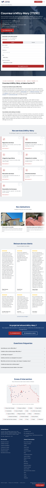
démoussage (23, 91)
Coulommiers (9, 410)
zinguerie (4, 94)
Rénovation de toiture (5, 449)
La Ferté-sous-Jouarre (36, 410)
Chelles (30, 408)
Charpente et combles (5, 447)
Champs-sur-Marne (22, 408)
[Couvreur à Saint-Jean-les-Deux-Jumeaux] (25, 392)
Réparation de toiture (5, 441)
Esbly (27, 410)
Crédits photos (22, 482)
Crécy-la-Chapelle (18, 410)
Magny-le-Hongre (21, 413)
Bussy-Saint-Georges (10, 408)
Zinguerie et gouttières (5, 445)
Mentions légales (4, 482)
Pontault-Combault (24, 416)
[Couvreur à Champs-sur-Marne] (11, 396)
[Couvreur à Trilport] (23, 391)
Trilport (33, 419)
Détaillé (33, 42)
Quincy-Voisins (35, 416)
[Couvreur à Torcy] (13, 396)
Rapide (12, 42)
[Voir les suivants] (43, 223)
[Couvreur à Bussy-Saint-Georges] (15, 397)
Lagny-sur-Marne (11, 413)
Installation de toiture (5, 443)
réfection (6, 93)
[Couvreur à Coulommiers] (27, 398)
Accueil (2, 4)
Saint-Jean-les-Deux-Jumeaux (10, 419)
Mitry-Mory (26, 461)
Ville (3, 55)
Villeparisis (41, 419)
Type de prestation (6, 60)
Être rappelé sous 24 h (23, 66)
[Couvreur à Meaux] (21, 391)
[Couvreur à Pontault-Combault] (12, 399)
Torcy (27, 419)
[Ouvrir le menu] (44, 2)
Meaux (30, 413)
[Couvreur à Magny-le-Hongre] (18, 395)
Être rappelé (41, 485)
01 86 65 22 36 (39, 1)
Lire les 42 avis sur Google (23, 316)
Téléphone (4, 50)
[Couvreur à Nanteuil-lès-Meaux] (21, 392)
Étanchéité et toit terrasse (5, 452)
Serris (21, 419)
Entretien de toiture (4, 450)
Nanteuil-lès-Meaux (13, 416)
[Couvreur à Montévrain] (16, 395)
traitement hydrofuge (34, 91)
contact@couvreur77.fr (29, 433)
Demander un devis (31, 333)
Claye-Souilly (38, 408)
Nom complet (4, 45)
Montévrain (37, 413)
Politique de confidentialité (13, 482)
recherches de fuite (13, 94)
